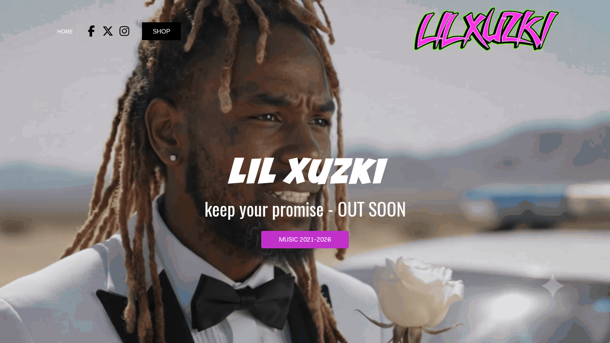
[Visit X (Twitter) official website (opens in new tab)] (107, 31)
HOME (65, 31)
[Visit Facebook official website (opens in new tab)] (91, 31)
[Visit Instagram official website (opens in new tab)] (124, 31)
